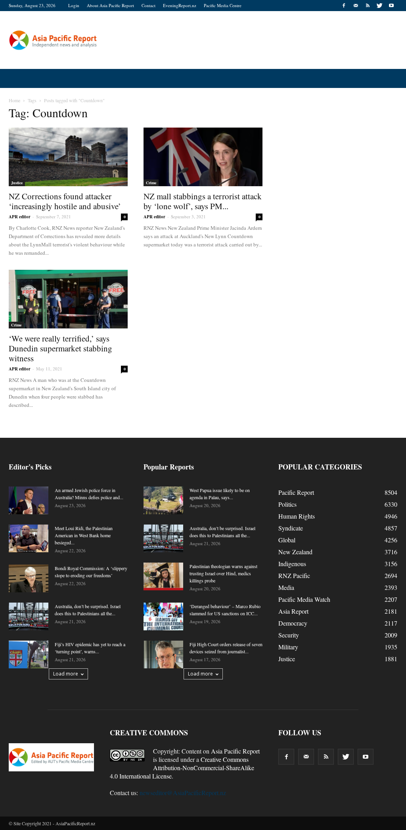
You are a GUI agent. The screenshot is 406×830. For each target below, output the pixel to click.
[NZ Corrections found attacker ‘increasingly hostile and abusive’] (68, 157)
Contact (148, 5)
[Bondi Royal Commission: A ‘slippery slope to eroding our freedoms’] (28, 578)
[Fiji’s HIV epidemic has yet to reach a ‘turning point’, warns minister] (28, 654)
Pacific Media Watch (304, 599)
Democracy (292, 623)
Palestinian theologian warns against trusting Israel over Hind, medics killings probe (223, 573)
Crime (151, 182)
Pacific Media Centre (222, 5)
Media (286, 587)
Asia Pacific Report (235, 751)
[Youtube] (391, 5)
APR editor (20, 217)
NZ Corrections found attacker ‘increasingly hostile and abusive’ (65, 201)
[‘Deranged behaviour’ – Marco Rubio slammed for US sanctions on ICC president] (163, 616)
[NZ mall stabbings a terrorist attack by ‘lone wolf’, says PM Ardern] (203, 157)
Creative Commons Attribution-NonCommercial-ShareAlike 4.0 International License (182, 767)
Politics (287, 504)
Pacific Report (296, 492)
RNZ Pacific (294, 575)
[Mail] (356, 5)
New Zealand (295, 552)
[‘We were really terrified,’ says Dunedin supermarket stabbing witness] (68, 299)
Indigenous (292, 563)
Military (288, 647)
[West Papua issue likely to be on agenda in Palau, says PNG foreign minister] (163, 500)
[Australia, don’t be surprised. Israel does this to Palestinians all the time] (28, 616)
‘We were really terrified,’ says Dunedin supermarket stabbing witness (60, 348)
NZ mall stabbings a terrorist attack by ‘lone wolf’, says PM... (203, 201)
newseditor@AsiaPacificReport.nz (183, 792)
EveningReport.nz (179, 5)
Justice (17, 182)
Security (288, 635)
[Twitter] (379, 5)
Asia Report (293, 611)
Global (286, 540)
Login (73, 5)
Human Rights (296, 516)
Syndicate (290, 528)
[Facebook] (344, 5)
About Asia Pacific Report (110, 5)
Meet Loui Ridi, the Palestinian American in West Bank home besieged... (84, 535)
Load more (65, 673)
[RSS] (367, 5)
